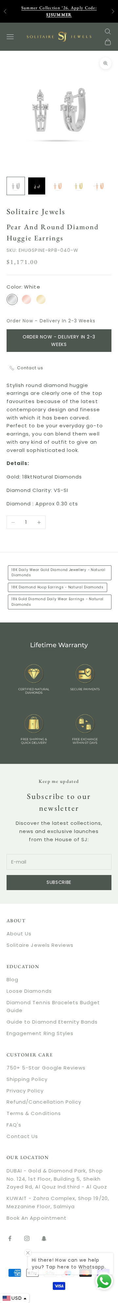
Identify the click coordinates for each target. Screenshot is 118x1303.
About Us (19, 933)
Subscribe (59, 882)
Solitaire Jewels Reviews (40, 945)
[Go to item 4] (78, 186)
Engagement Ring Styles (40, 1033)
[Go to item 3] (58, 186)
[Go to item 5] (99, 186)
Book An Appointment (37, 1217)
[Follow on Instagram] (27, 1238)
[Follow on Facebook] (10, 1238)
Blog (12, 979)
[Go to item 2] (37, 186)
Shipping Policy (27, 1079)
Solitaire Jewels (36, 211)
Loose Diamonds (29, 990)
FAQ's (14, 1124)
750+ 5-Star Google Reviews (46, 1067)
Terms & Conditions (34, 1113)
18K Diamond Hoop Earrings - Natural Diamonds (57, 587)
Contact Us (22, 1136)
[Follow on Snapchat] (44, 1238)
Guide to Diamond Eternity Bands (52, 1021)
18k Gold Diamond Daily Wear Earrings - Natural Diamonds (57, 601)
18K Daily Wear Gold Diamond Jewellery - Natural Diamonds (58, 572)
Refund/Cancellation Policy (44, 1101)
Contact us (30, 368)
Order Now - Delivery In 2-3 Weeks (59, 341)
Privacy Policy (25, 1090)
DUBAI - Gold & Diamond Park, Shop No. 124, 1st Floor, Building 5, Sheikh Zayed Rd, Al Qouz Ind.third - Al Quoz (57, 1179)
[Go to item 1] (16, 186)
